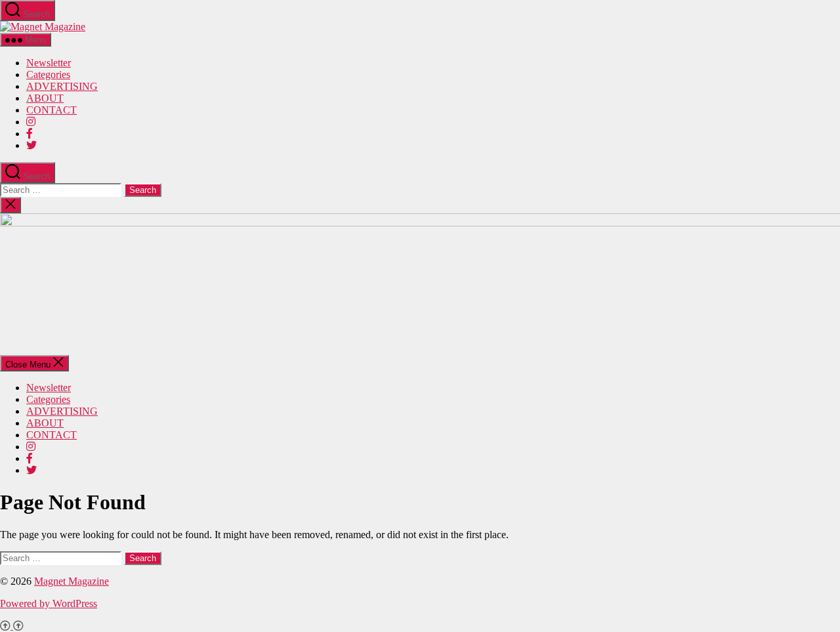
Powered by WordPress (48, 603)
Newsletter (48, 62)
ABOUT (45, 98)
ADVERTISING (62, 86)
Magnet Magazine (71, 581)
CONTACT (51, 110)
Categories (48, 74)
